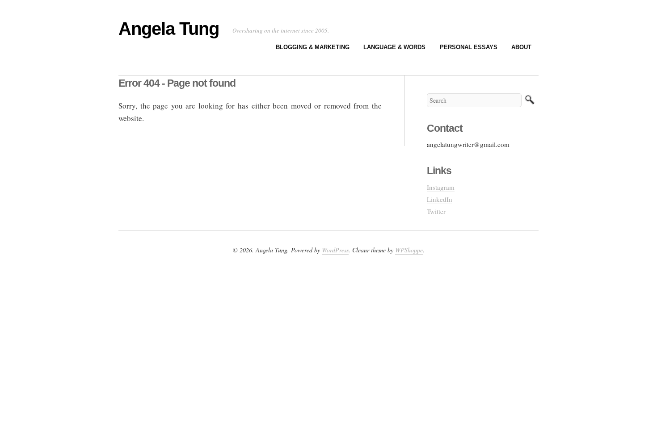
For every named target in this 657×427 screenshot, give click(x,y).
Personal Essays (468, 47)
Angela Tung (168, 28)
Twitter (436, 211)
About (521, 47)
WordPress (335, 250)
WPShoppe (409, 250)
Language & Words (394, 47)
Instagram (441, 187)
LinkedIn (439, 199)
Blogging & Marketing (313, 47)
